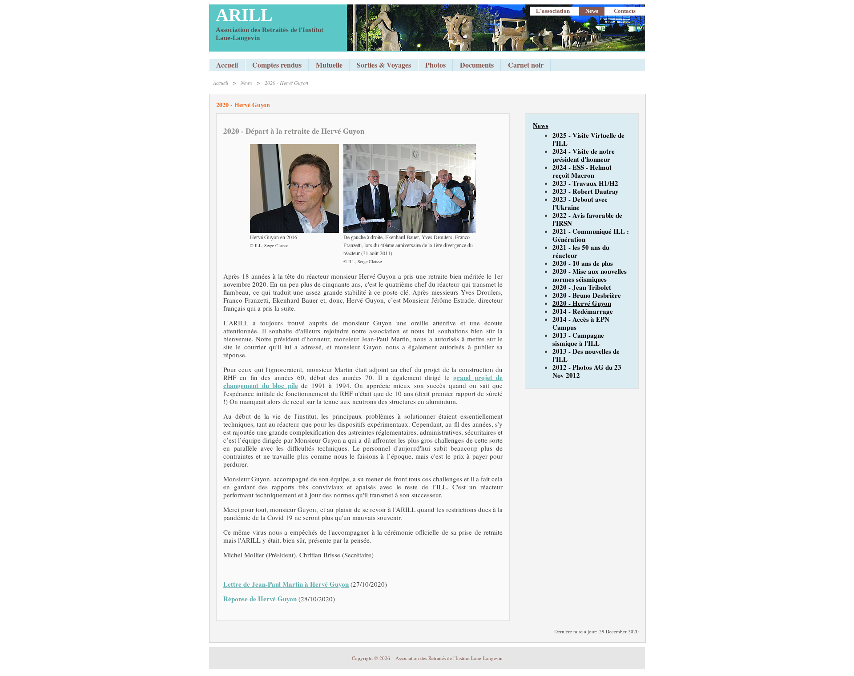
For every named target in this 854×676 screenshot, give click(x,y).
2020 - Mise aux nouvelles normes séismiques (589, 275)
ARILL (244, 15)
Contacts (625, 11)
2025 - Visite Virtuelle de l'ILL (588, 139)
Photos (435, 65)
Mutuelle (329, 65)
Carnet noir (526, 65)
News (591, 11)
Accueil (227, 65)
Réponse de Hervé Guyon (260, 599)
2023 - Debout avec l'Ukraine (580, 203)
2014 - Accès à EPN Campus (580, 323)
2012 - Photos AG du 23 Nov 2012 (586, 371)
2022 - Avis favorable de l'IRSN (587, 219)
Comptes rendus (277, 65)
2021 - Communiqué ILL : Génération (590, 235)
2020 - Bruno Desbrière (586, 295)
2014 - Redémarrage (582, 311)
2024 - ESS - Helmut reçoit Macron (582, 171)
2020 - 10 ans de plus (582, 263)
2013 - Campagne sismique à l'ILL (578, 339)
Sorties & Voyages (384, 65)
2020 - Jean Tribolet (581, 287)
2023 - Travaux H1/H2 (585, 183)
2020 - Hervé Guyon (286, 82)
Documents (477, 65)
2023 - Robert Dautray (585, 191)
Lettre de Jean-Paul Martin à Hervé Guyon (286, 584)
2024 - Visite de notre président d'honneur (583, 155)
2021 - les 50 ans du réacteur (580, 251)
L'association (553, 11)
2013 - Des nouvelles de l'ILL (586, 355)
